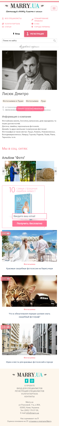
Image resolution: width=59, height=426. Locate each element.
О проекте (29, 386)
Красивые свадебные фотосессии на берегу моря (29, 268)
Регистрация (37, 34)
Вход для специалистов (29, 388)
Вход (17, 34)
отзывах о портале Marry (40, 421)
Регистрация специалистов (29, 391)
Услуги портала (29, 394)
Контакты (29, 396)
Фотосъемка (29, 264)
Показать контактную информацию (30, 109)
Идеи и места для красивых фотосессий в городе (29, 362)
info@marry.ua (32, 413)
